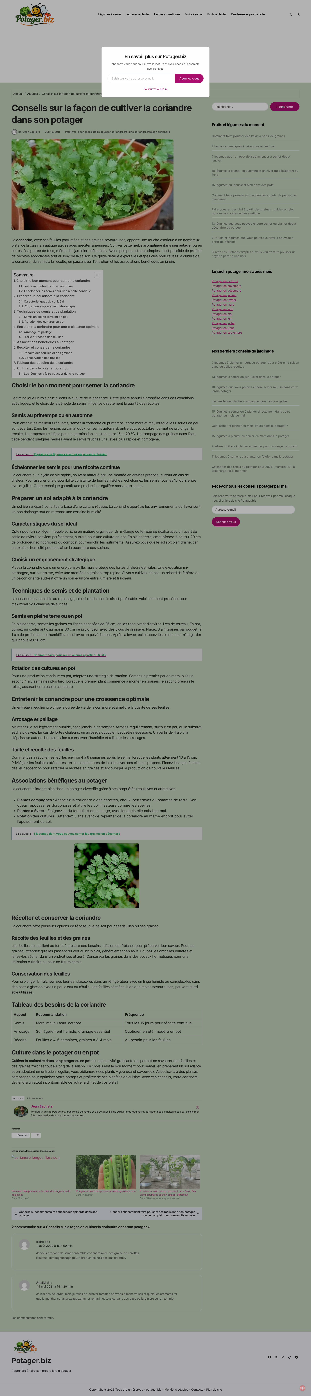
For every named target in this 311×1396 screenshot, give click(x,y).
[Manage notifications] (302, 1388)
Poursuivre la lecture (156, 88)
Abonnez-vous (189, 78)
